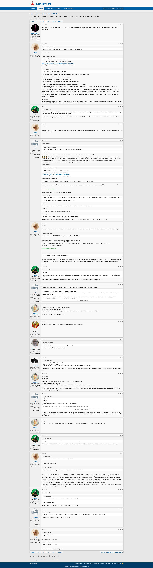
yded (35, 52)
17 (50, 21)
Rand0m (35, 149)
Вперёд (59, 21)
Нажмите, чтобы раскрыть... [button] (82, 300)
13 (40, 21)
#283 (121, 106)
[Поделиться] (119, 25)
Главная (33, 8)
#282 (121, 43)
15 (45, 21)
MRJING (35, 313)
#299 (121, 509)
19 (55, 21)
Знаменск (37, 56)
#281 (121, 24)
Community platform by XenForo (76, 566)
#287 (121, 266)
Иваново (38, 317)
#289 (121, 305)
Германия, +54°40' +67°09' (35, 39)
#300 (121, 529)
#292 (121, 357)
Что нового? (49, 8)
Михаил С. (35, 348)
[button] (54, 8)
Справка (114, 563)
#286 (121, 223)
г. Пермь (38, 336)
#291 (121, 339)
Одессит (35, 366)
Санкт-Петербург (36, 120)
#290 (121, 321)
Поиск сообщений (44, 11)
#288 (121, 284)
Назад (32, 21)
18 (53, 21)
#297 (121, 453)
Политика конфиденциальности (102, 563)
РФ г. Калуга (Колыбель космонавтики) (36, 156)
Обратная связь (78, 563)
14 (43, 21)
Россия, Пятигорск (35, 353)
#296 (121, 435)
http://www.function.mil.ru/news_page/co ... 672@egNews (58, 63)
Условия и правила (88, 563)
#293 (121, 373)
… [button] (38, 21)
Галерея (58, 8)
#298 (121, 489)
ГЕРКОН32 (33, 19)
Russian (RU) (34, 563)
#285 (121, 140)
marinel (35, 115)
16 (48, 21)
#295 (121, 419)
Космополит (35, 33)
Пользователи (68, 8)
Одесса (38, 370)
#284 (121, 124)
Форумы (40, 8)
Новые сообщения (34, 11)
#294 (121, 393)
